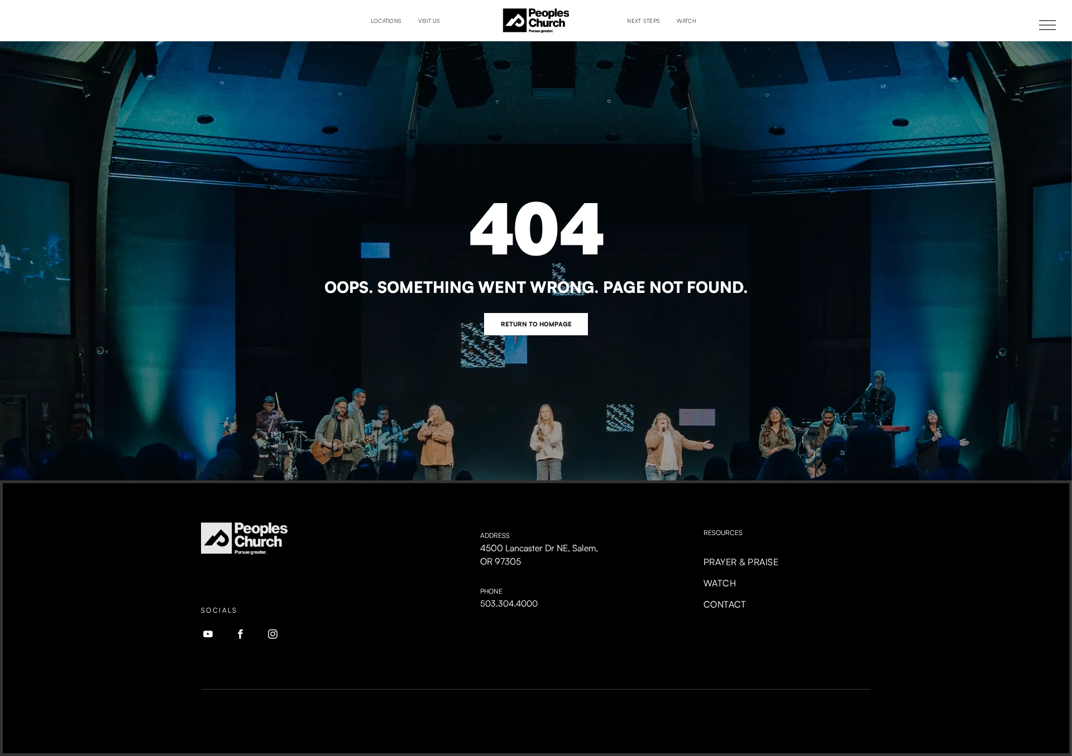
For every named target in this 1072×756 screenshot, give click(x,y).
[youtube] (208, 635)
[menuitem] (386, 21)
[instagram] (273, 635)
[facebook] (240, 635)
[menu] (1047, 25)
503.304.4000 (509, 603)
